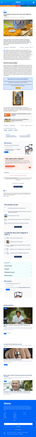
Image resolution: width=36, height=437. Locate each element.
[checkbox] (4, 149)
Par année (24, 414)
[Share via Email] (30, 47)
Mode (5, 349)
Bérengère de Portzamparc (14, 17)
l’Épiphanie (16, 65)
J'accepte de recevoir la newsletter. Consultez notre (12, 149)
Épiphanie (5, 130)
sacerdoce (5, 364)
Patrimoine (16, 130)
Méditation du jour (9, 272)
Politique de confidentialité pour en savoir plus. (12, 149)
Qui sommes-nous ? (13, 432)
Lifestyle (5, 415)
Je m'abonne (8, 5)
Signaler (8, 196)
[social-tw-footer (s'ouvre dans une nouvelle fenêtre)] (18, 429)
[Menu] (6, 2)
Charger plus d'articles (18, 226)
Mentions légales (19, 432)
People (5, 381)
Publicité (14, 420)
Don (14, 419)
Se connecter (18, 426)
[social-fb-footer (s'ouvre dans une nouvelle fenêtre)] (17, 429)
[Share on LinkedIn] (27, 47)
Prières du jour (8, 275)
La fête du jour (8, 265)
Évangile (6, 269)
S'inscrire (6, 152)
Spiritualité (5, 416)
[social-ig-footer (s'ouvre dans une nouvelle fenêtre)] (20, 429)
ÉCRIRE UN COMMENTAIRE (18, 186)
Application (14, 415)
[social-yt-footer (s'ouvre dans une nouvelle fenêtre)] (15, 429)
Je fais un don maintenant (9, 166)
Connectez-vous (21, 183)
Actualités (5, 414)
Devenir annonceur (25, 432)
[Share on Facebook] (25, 47)
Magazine (14, 416)
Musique (5, 308)
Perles (4, 10)
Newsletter (14, 414)
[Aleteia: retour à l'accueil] (18, 2)
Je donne (17, 5)
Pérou (5, 333)
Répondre (5, 196)
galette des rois (10, 130)
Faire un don (18, 87)
